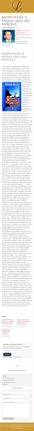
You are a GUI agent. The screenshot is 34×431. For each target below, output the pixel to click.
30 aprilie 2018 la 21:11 (8, 380)
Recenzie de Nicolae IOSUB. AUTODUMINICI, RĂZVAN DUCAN (24, 321)
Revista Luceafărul (17, 425)
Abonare (7, 354)
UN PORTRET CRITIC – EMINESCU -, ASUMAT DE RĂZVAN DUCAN (8, 321)
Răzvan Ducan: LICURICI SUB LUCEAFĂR (6, 331)
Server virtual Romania (17, 428)
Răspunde (5, 384)
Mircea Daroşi (12, 27)
